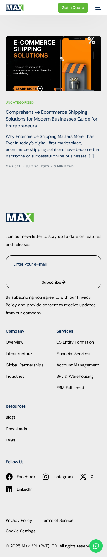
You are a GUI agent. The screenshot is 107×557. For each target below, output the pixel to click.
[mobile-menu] (97, 7)
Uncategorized (20, 102)
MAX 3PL (13, 166)
